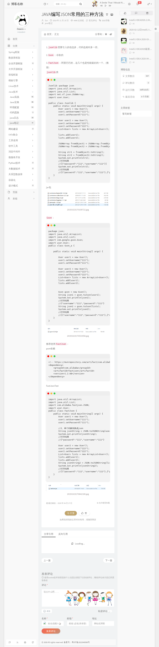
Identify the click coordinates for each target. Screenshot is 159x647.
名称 (45, 618)
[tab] (125, 13)
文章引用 (48, 533)
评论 (45, 584)
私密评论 (102, 611)
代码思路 (21, 112)
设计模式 (21, 185)
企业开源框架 (21, 63)
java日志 (21, 117)
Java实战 (21, 96)
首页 (49, 34)
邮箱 (70, 618)
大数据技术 (21, 168)
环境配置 (21, 107)
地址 (94, 618)
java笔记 (21, 122)
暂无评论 (93, 20)
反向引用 (63, 533)
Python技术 (21, 162)
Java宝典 (21, 102)
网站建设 (21, 128)
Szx (46, 20)
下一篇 (108, 560)
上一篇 (47, 560)
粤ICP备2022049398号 (81, 642)
